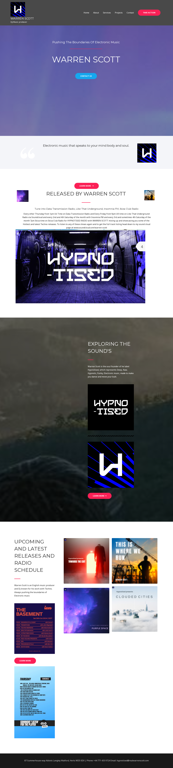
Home (86, 12)
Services (107, 12)
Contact (130, 12)
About (96, 12)
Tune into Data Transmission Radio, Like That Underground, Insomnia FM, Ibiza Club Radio (86, 208)
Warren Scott (22, 18)
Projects (119, 12)
